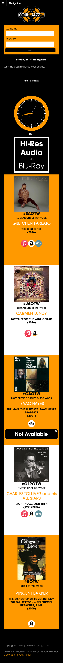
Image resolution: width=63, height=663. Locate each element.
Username (11, 29)
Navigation (15, 3)
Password (10, 39)
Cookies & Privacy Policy (17, 655)
